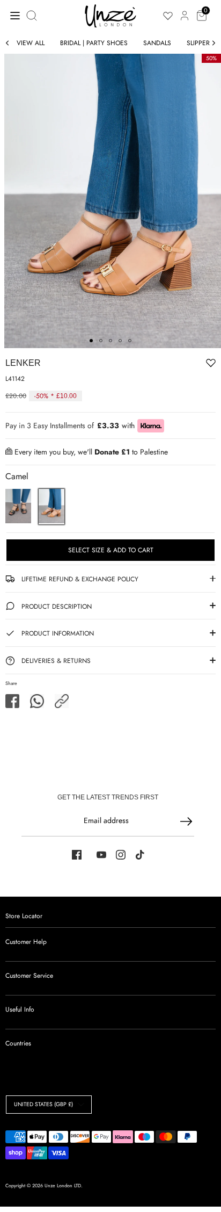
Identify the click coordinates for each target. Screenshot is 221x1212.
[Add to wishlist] (177, 364)
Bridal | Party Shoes (94, 43)
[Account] (184, 10)
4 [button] (120, 340)
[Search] (32, 15)
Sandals (157, 43)
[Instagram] (121, 855)
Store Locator (23, 916)
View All (31, 43)
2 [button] (100, 340)
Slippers (200, 43)
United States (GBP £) (43, 1104)
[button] (62, 701)
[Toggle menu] (12, 15)
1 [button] (91, 340)
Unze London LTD (63, 1185)
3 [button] (110, 340)
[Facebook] (77, 855)
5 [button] (129, 340)
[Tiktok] (140, 855)
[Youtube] (101, 855)
